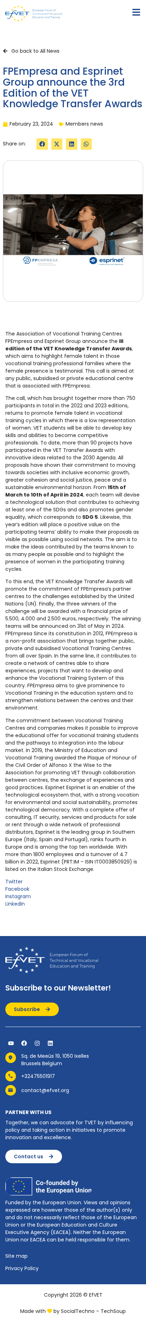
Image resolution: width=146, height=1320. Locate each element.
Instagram (18, 896)
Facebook (17, 889)
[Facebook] (24, 1043)
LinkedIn (15, 903)
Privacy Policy (22, 1268)
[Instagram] (37, 1043)
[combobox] (73, 601)
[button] (42, 144)
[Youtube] (11, 1043)
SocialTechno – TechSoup (93, 1311)
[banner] (73, 619)
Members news (84, 123)
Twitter (14, 881)
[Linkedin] (50, 1043)
